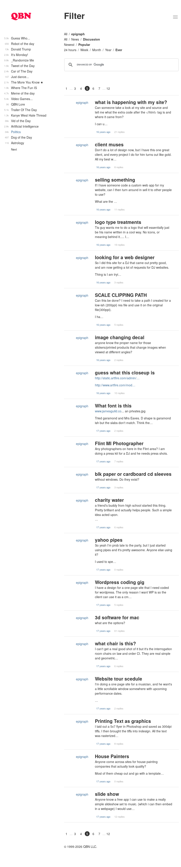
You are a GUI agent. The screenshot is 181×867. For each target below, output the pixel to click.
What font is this (113, 405)
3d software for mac (117, 617)
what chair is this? (115, 643)
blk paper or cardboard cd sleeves (133, 474)
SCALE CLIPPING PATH (121, 295)
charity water (109, 500)
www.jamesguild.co (108, 411)
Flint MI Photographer (119, 443)
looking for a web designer (125, 257)
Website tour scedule (118, 678)
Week (84, 50)
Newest (69, 44)
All (65, 34)
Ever (118, 50)
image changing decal (119, 337)
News (75, 39)
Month (96, 50)
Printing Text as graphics (123, 721)
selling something (115, 179)
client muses (109, 144)
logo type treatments (118, 222)
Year (108, 50)
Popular (84, 44)
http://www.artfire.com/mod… (115, 385)
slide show (107, 794)
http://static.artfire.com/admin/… (117, 378)
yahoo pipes (109, 539)
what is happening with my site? (131, 102)
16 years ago (103, 132)
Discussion (91, 39)
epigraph (78, 34)
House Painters (112, 756)
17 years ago (103, 430)
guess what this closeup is (125, 372)
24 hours (70, 50)
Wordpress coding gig (119, 582)
